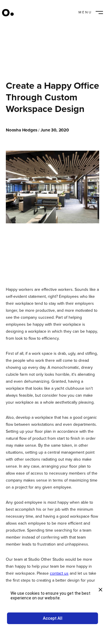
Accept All (52, 618)
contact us (59, 573)
